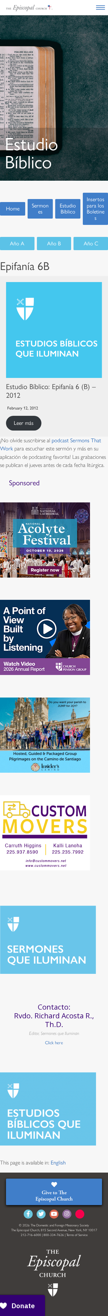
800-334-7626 (54, 1235)
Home (13, 208)
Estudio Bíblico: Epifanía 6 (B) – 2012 (51, 391)
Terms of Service (77, 1235)
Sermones (40, 208)
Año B (54, 243)
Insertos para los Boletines (95, 208)
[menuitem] (58, 1162)
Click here (54, 1042)
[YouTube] (54, 1214)
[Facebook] (28, 1214)
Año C (91, 243)
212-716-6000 (31, 1235)
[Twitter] (41, 1214)
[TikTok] (79, 1214)
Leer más (24, 423)
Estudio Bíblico (68, 208)
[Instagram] (66, 1214)
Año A (17, 243)
